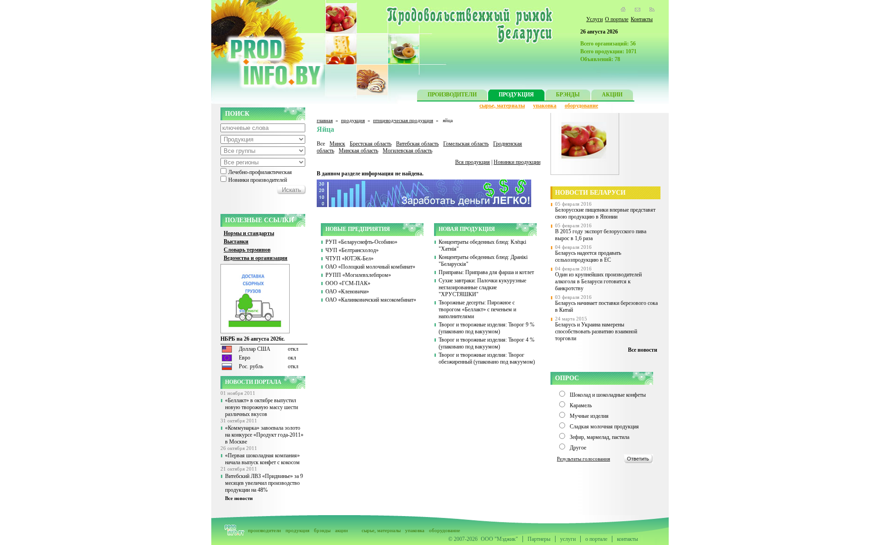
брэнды (322, 530)
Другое (578, 447)
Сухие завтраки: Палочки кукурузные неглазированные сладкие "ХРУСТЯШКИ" (482, 287)
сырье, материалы (502, 105)
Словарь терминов (247, 250)
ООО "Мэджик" (499, 539)
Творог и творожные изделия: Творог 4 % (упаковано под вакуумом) (486, 343)
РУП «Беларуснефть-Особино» (361, 242)
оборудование (581, 105)
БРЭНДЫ (568, 94)
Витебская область (417, 143)
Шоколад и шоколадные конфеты (608, 395)
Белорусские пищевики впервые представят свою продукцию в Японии (605, 213)
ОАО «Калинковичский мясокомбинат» (370, 300)
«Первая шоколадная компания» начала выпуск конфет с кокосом (262, 459)
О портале (616, 19)
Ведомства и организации (255, 258)
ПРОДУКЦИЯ (516, 94)
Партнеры (539, 539)
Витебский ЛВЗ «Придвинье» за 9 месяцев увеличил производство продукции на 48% (264, 483)
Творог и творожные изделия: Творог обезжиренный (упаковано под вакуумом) (487, 358)
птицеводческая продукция (403, 120)
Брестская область (370, 143)
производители (264, 530)
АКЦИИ (612, 94)
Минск (337, 143)
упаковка (544, 105)
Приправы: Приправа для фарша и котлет (486, 272)
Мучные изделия (589, 416)
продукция (353, 120)
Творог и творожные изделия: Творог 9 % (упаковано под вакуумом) (486, 328)
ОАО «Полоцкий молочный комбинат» (370, 267)
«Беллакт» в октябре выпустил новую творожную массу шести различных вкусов (261, 407)
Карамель (581, 405)
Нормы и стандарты (249, 233)
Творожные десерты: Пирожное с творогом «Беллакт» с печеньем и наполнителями (477, 309)
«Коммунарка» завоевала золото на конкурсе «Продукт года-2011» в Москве (264, 435)
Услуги (594, 19)
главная (325, 120)
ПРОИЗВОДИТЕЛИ (452, 94)
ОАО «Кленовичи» (347, 291)
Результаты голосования (583, 458)
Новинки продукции (517, 162)
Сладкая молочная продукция (604, 426)
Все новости (239, 498)
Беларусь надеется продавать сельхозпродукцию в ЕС (588, 256)
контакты (627, 539)
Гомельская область (466, 143)
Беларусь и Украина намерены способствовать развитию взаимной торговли (596, 331)
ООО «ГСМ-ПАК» (347, 283)
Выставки (236, 241)
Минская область (358, 150)
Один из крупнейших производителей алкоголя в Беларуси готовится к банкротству (598, 281)
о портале (596, 539)
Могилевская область (407, 150)
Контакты (642, 19)
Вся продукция (472, 162)
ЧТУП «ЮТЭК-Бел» (349, 258)
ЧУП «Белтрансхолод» (352, 250)
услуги (568, 539)
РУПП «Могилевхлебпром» (358, 275)
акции (341, 530)
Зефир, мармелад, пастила (599, 437)
